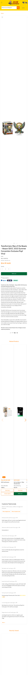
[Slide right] (16, 243)
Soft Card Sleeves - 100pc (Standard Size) (19, 483)
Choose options (7, 493)
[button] (1, 2)
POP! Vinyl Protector (5, 482)
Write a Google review (6, 511)
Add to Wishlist (5, 277)
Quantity (2, 266)
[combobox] (10, 7)
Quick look (7, 490)
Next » (3, 622)
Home (2, 13)
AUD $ (23, 7)
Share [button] (13, 332)
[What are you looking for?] (18, 7)
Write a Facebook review (16, 511)
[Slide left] (11, 243)
